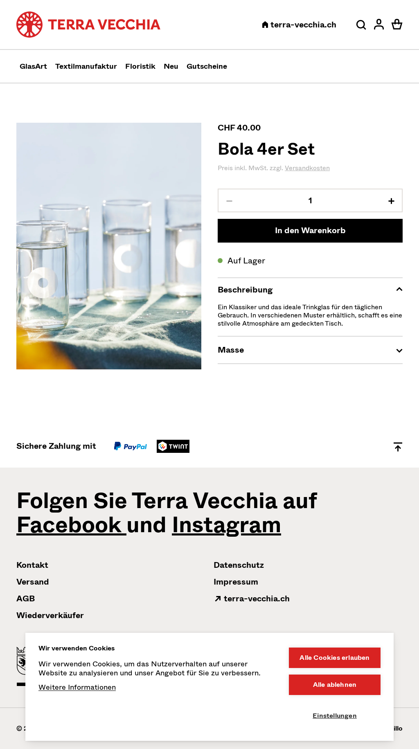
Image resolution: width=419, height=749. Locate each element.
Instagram (226, 525)
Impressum (236, 582)
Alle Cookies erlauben (334, 657)
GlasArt (33, 66)
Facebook (71, 525)
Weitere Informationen (77, 687)
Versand (32, 582)
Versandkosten (307, 168)
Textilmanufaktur (86, 66)
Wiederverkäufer (50, 615)
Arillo (394, 728)
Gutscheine (207, 66)
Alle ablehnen (335, 684)
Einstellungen (335, 715)
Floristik (140, 66)
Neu (171, 66)
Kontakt (32, 565)
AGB (25, 599)
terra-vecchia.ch (302, 25)
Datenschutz (239, 565)
